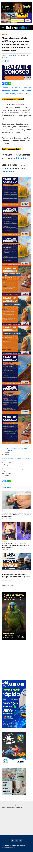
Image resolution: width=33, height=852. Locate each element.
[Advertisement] (16, 660)
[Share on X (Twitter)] (8, 61)
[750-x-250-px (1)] (16, 18)
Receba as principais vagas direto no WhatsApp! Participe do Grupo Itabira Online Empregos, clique (16, 90)
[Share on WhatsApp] (3, 61)
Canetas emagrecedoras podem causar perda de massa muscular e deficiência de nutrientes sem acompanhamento (16, 514)
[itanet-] (14, 763)
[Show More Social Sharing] (11, 61)
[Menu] (3, 27)
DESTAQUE (4, 34)
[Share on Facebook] (5, 61)
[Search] (30, 27)
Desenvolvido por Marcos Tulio (9, 847)
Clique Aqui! (22, 158)
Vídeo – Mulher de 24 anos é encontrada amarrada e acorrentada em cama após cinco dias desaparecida (15, 545)
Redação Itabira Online (9, 55)
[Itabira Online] (17, 27)
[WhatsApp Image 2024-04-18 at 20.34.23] (14, 727)
